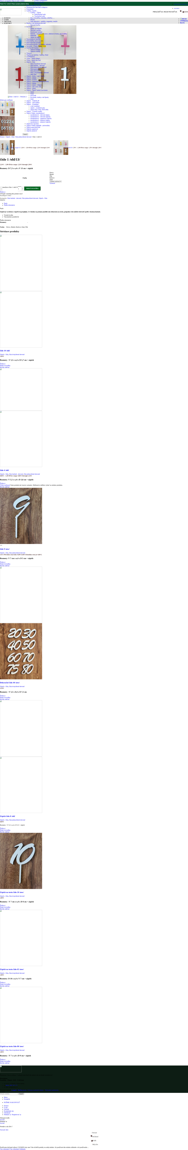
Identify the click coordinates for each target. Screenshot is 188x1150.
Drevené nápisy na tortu (33, 5)
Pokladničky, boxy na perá (34, 41)
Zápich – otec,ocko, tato (33, 87)
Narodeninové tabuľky (33, 39)
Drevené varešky (35, 30)
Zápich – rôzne (31, 88)
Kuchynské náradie (36, 32)
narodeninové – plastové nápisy (40, 120)
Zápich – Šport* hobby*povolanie (37, 90)
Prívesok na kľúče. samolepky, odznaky (38, 44)
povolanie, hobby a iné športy (39, 97)
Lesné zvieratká (39, 2)
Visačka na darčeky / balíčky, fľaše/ (37, 55)
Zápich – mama (31, 83)
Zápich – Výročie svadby (34, 111)
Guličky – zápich (35, 12)
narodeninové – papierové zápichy (41, 118)
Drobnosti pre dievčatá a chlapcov (36, 7)
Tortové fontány (35, 49)
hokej (32, 94)
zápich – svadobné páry (37, 108)
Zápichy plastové (31, 131)
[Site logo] (11, 14)
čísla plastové (34, 71)
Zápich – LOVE (31, 79)
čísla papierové (35, 69)
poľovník (33, 95)
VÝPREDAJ (30, 57)
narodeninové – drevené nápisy (40, 115)
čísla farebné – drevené (37, 65)
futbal (32, 92)
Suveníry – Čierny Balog (34, 46)
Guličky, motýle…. (32, 11)
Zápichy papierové (32, 129)
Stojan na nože (34, 37)
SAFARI (37, 4)
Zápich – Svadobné (32, 104)
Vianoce (29, 53)
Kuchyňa (29, 27)
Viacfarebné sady (39, 16)
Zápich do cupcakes (32, 124)
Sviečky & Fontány (32, 48)
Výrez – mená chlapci (33, 58)
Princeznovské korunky (33, 42)
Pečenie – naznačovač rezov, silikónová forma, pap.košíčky (48, 34)
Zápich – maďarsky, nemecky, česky (37, 81)
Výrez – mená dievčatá (33, 60)
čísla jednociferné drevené (38, 67)
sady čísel (33, 74)
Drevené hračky (35, 25)
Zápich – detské (31, 78)
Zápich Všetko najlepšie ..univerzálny (38, 125)
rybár (32, 99)
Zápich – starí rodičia (32, 102)
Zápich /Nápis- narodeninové (35, 113)
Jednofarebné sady (40, 14)
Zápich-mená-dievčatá (33, 127)
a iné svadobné (35, 106)
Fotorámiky (30, 9)
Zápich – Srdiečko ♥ (32, 101)
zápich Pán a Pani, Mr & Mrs (39, 109)
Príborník (33, 35)
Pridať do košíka (32, 188)
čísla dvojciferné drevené (38, 64)
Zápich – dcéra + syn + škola (35, 76)
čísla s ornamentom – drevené (39, 72)
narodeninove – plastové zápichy (40, 122)
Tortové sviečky (35, 51)
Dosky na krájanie (36, 28)
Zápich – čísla (30, 62)
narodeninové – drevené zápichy (40, 117)
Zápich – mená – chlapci (34, 85)
